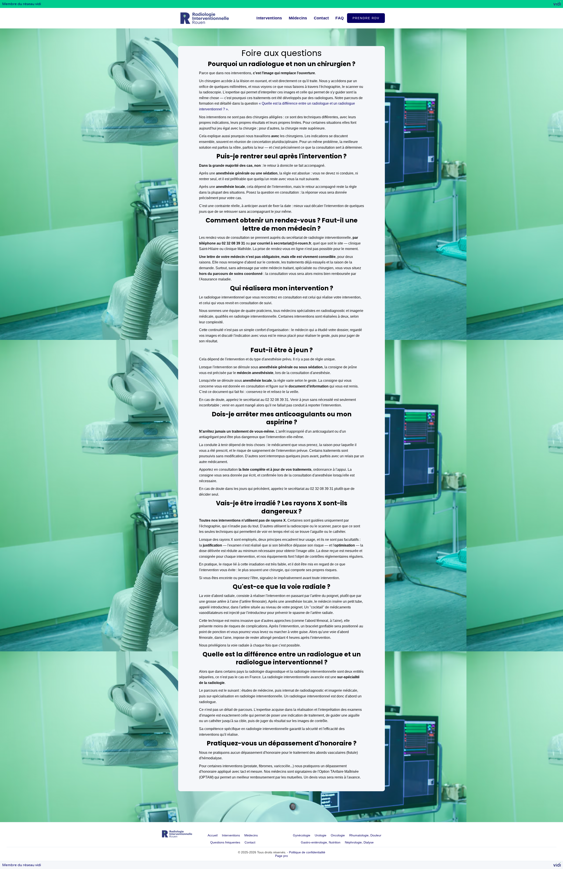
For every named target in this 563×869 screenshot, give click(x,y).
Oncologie (338, 835)
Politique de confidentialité (307, 852)
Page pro (281, 856)
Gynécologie (301, 835)
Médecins (298, 18)
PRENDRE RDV (366, 18)
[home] (204, 18)
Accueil (213, 835)
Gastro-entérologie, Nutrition (320, 842)
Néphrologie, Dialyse (359, 842)
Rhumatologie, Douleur (365, 835)
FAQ (339, 18)
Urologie (320, 835)
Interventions (269, 18)
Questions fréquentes (225, 842)
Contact (321, 18)
